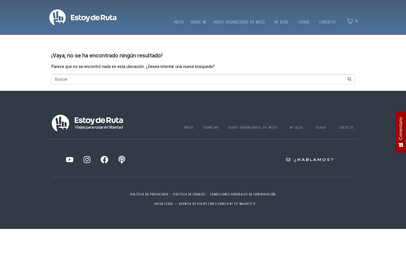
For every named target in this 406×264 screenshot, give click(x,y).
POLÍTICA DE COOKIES (189, 194)
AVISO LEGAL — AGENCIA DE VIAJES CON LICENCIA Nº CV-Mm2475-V (205, 203)
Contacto (327, 22)
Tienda (304, 22)
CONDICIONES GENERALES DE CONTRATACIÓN (243, 194)
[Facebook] (104, 159)
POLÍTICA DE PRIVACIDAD (149, 194)
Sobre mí (199, 22)
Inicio (179, 22)
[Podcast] (122, 159)
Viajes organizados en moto (239, 22)
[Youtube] (69, 159)
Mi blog (281, 22)
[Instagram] (87, 159)
